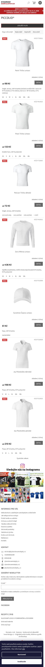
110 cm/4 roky (6, 215)
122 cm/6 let (18, 215)
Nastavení (22, 654)
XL (16, 97)
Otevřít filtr (22, 25)
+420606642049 (9, 555)
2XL (20, 97)
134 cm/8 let (28, 215)
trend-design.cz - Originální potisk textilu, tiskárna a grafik (22, 634)
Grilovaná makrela (7, 622)
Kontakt (3, 541)
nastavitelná (6, 335)
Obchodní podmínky (7, 529)
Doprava (19, 632)
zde (23, 649)
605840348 (7, 558)
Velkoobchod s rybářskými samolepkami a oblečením (18, 513)
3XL (24, 97)
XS (3, 97)
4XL (29, 97)
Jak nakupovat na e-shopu (9, 516)
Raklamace (4, 538)
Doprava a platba (6, 527)
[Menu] (40, 3)
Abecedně (36, 32)
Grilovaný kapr (5, 625)
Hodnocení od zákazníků (31, 632)
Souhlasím (21, 661)
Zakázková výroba (7, 532)
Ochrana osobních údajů (9, 521)
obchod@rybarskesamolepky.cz (15, 552)
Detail (38, 82)
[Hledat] (28, 3)
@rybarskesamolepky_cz (12, 568)
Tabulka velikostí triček (8, 524)
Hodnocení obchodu (7, 535)
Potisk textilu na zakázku (9, 518)
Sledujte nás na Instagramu (23, 469)
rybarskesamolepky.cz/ (12, 564)
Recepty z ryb (10, 632)
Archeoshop (23, 636)
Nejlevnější (18, 32)
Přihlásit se (7, 599)
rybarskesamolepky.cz (11, 561)
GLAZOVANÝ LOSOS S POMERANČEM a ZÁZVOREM (17, 618)
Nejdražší (27, 32)
